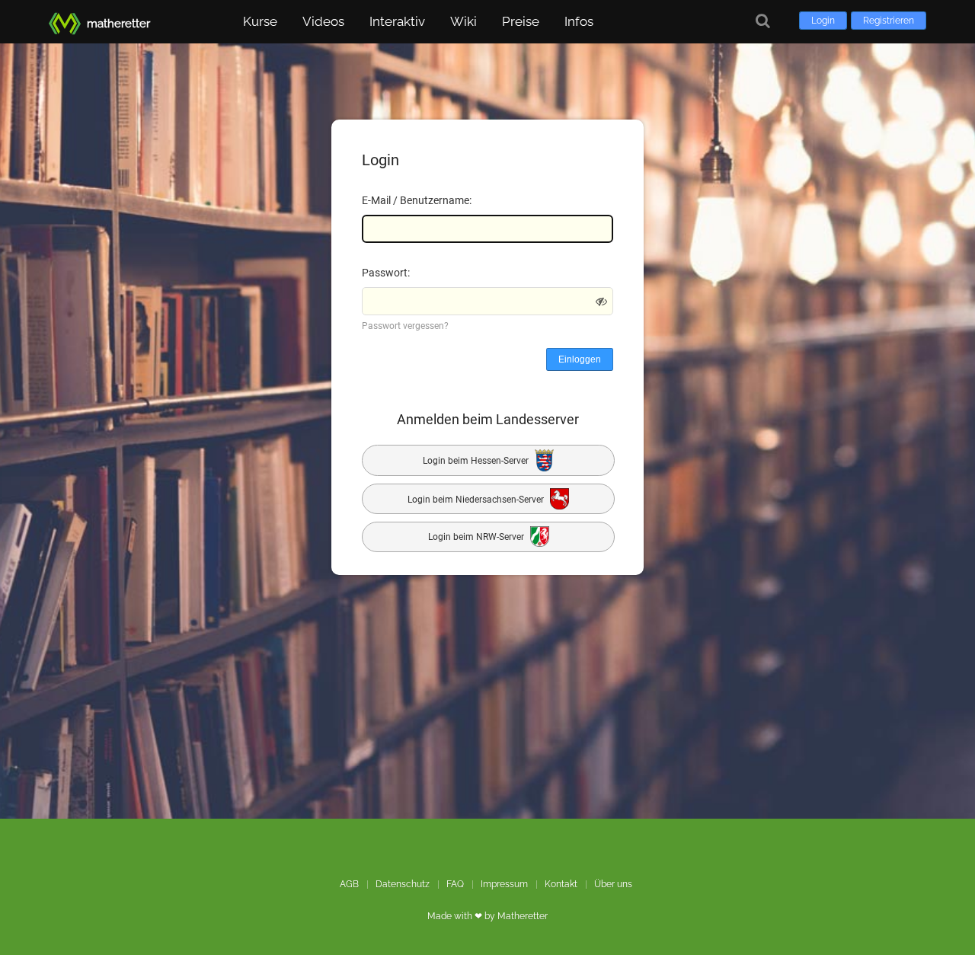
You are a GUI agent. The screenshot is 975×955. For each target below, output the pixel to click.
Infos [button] (578, 21)
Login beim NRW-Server (477, 537)
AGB (349, 884)
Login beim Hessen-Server (477, 460)
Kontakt (561, 884)
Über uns (613, 884)
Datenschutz (403, 884)
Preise (520, 21)
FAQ (455, 884)
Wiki (463, 21)
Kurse (260, 21)
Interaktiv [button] (397, 21)
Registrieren (888, 20)
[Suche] (763, 21)
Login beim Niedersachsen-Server (477, 498)
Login (823, 20)
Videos (323, 21)
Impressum (504, 884)
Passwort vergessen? (405, 326)
